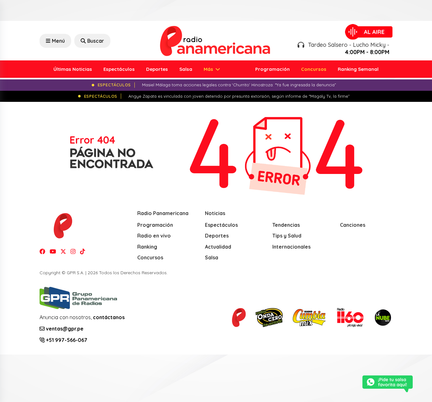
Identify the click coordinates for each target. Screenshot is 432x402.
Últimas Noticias (72, 69)
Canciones (352, 225)
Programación (272, 69)
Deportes (157, 69)
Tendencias (286, 225)
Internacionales (291, 247)
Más (209, 69)
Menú (58, 41)
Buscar (95, 41)
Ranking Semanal (358, 69)
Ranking (147, 247)
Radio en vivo (154, 235)
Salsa (185, 69)
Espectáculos (119, 69)
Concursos (313, 69)
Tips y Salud (286, 235)
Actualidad (218, 247)
